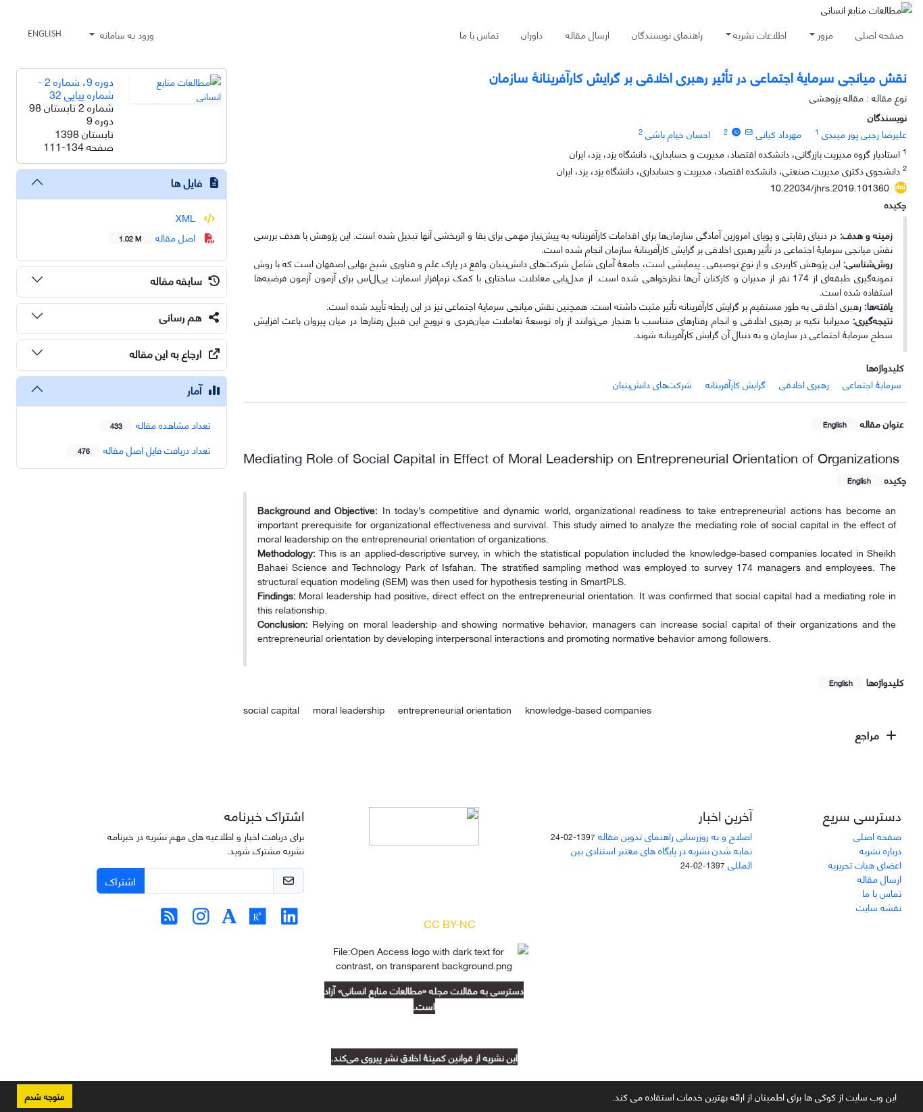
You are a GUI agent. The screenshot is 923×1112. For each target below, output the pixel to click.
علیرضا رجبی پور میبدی (864, 133)
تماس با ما (479, 34)
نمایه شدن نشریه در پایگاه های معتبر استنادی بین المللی (661, 857)
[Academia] (229, 918)
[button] (607, 1099)
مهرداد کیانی (778, 133)
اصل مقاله (158, 237)
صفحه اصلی (879, 34)
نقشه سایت (878, 906)
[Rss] (169, 918)
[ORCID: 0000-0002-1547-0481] (735, 131)
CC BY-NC (450, 923)
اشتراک (120, 880)
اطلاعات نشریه (760, 34)
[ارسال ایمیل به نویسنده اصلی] (749, 131)
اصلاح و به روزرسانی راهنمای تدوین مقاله (675, 835)
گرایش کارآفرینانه (735, 383)
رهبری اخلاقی (804, 383)
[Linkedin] (289, 918)
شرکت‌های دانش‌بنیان (652, 383)
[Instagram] (201, 918)
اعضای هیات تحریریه (864, 864)
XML (187, 217)
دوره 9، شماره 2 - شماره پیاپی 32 (76, 87)
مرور (825, 34)
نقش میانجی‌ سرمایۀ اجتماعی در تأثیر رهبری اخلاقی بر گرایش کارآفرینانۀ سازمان (698, 76)
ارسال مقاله (587, 34)
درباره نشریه (880, 849)
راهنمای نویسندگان (667, 34)
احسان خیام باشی (677, 133)
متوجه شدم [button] (44, 1096)
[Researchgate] (257, 918)
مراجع (868, 734)
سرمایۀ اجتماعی (872, 383)
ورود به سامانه (125, 34)
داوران (532, 34)
